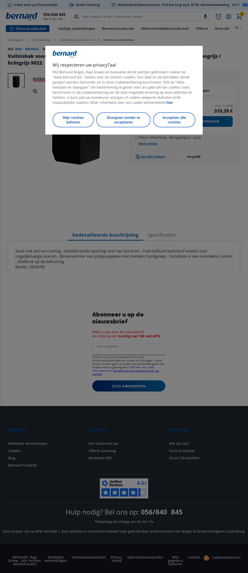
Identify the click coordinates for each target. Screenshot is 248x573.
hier (169, 102)
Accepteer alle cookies (174, 119)
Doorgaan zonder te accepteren (123, 119)
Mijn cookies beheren (73, 119)
